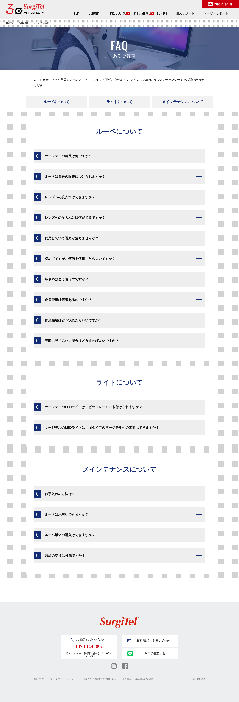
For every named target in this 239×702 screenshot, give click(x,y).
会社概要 (39, 679)
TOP (76, 13)
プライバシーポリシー (63, 679)
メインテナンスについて (182, 102)
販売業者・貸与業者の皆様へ (139, 679)
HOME (9, 22)
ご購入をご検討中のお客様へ (99, 679)
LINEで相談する (153, 653)
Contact (23, 22)
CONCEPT (95, 13)
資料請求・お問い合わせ (154, 640)
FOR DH (162, 13)
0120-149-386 (89, 646)
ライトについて (119, 102)
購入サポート (185, 13)
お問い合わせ (223, 4)
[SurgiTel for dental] (26, 9)
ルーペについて (57, 102)
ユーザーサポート (216, 13)
